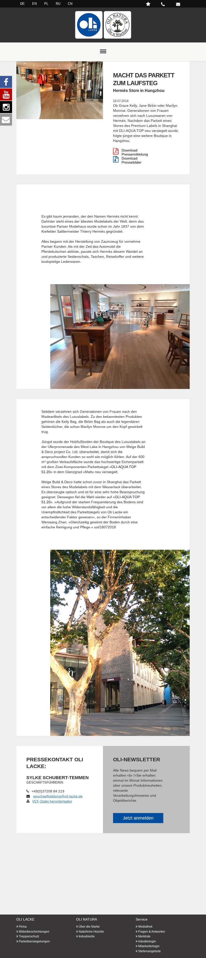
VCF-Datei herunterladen (52, 801)
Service (141, 919)
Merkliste (144, 936)
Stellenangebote (149, 951)
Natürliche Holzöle (91, 931)
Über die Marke (89, 926)
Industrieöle (87, 936)
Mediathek (145, 926)
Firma (23, 926)
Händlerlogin (147, 941)
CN (70, 4)
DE (22, 4)
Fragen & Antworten (151, 931)
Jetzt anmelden (138, 818)
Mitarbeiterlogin (149, 946)
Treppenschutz (29, 936)
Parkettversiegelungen (34, 941)
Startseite (103, 24)
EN (34, 4)
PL (46, 4)
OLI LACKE (25, 919)
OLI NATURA (86, 919)
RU (58, 4)
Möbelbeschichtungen (34, 931)
